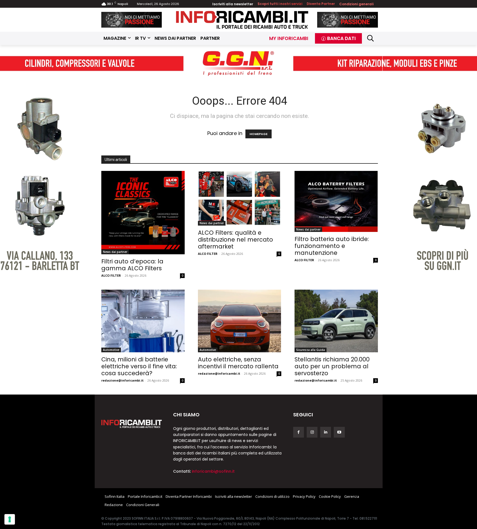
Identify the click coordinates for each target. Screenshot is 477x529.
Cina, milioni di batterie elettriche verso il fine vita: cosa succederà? (139, 366)
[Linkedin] (325, 432)
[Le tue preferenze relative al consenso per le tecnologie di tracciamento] (9, 519)
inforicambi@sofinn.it (213, 471)
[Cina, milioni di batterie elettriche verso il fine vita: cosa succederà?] (143, 321)
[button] (370, 38)
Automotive (111, 350)
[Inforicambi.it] (242, 19)
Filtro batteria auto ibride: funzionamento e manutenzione (332, 246)
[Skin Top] (238, 63)
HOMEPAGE (258, 134)
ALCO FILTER (111, 275)
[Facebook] (298, 432)
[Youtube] (339, 432)
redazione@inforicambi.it (122, 380)
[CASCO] (131, 20)
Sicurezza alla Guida (310, 350)
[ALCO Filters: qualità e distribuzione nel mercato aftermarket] (239, 198)
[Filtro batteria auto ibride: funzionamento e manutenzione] (336, 201)
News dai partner (115, 252)
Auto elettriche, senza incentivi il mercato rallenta (238, 362)
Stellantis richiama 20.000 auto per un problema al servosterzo (332, 366)
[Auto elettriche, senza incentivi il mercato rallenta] (239, 321)
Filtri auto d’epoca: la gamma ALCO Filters (132, 264)
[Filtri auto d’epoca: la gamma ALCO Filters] (143, 212)
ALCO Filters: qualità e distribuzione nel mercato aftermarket (235, 239)
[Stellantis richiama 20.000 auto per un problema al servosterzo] (336, 321)
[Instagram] (312, 432)
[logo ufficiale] (131, 424)
